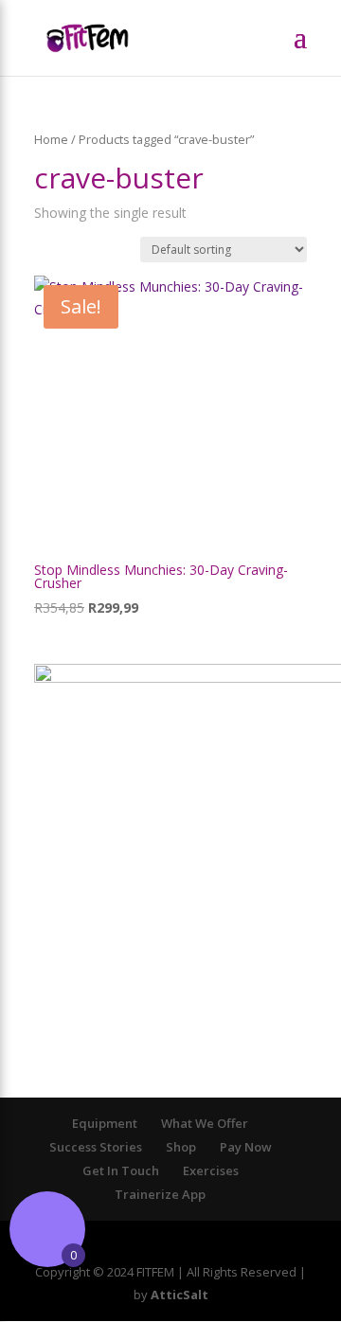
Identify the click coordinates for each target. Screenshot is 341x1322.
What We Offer (204, 1123)
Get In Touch (120, 1170)
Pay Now (246, 1146)
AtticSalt (179, 1294)
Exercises (211, 1170)
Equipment (104, 1123)
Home (51, 139)
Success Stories (95, 1146)
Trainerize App (160, 1194)
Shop (181, 1146)
